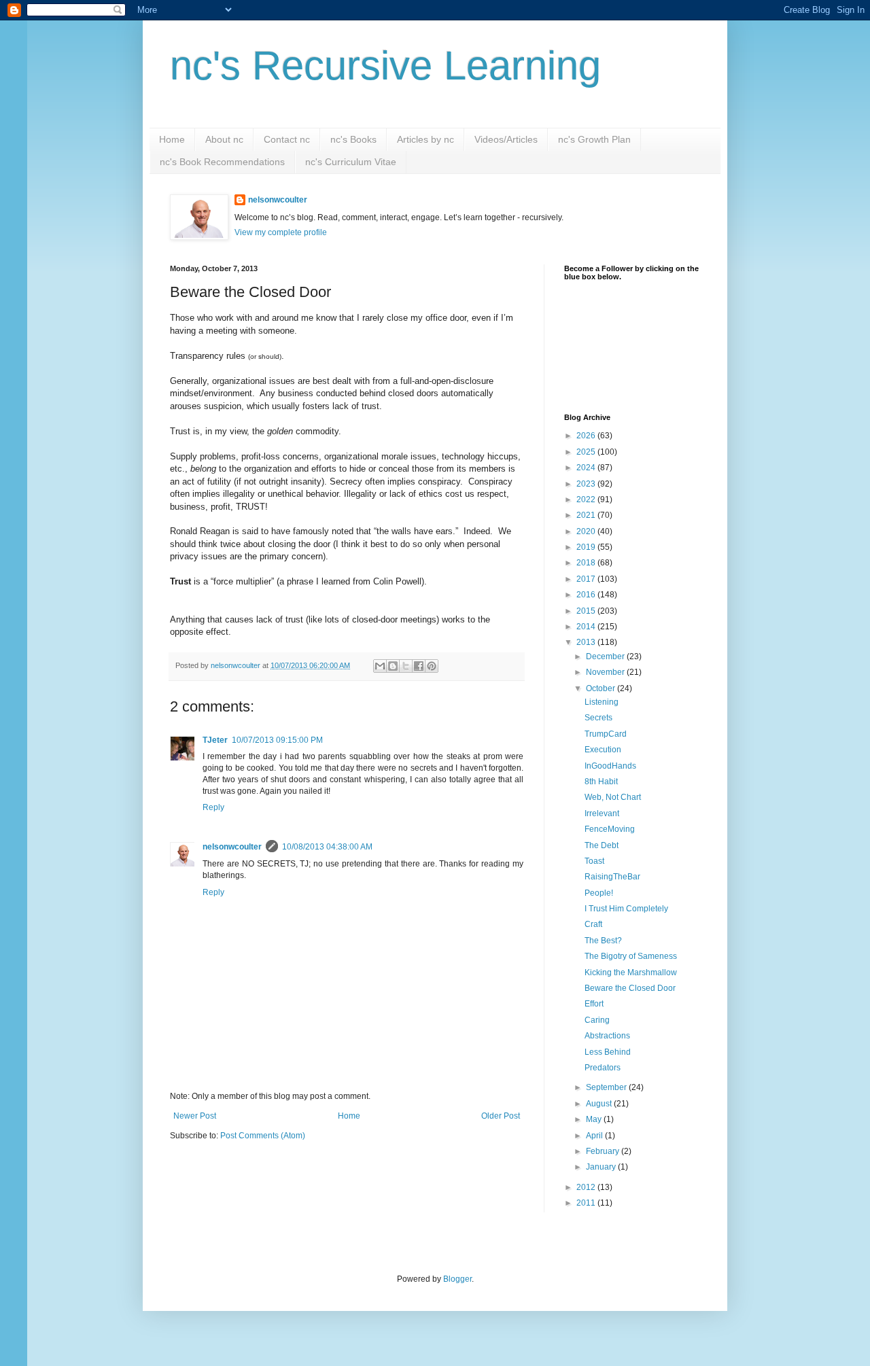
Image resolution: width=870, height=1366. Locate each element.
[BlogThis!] (393, 666)
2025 (586, 452)
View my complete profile (280, 232)
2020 (586, 531)
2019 (586, 547)
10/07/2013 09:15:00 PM (277, 740)
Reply (213, 807)
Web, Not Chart (613, 797)
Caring (597, 1020)
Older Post (500, 1116)
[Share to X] (406, 666)
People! (599, 893)
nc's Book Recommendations (222, 161)
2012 (586, 1187)
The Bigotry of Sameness (631, 956)
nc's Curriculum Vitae (350, 161)
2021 (586, 515)
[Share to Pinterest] (431, 666)
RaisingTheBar (612, 876)
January (602, 1167)
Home (172, 139)
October (601, 688)
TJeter (215, 740)
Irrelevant (602, 813)
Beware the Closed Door (630, 988)
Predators (603, 1067)
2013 (586, 642)
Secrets (598, 717)
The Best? (603, 940)
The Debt (602, 845)
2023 (586, 484)
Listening (602, 702)
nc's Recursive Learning (385, 65)
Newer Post (194, 1116)
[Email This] (380, 666)
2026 (586, 435)
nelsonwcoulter (277, 200)
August (600, 1103)
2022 (586, 499)
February (603, 1151)
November (606, 672)
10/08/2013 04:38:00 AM (327, 847)
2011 (586, 1203)
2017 (586, 579)
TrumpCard (606, 734)
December (606, 656)
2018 (586, 562)
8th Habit (601, 781)
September (607, 1087)
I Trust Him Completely (626, 908)
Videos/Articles (506, 139)
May (595, 1119)
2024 (586, 467)
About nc (224, 139)
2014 (586, 626)
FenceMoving (610, 829)
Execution (603, 749)
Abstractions (607, 1035)
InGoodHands (610, 766)
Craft (593, 924)
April (595, 1135)
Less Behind (608, 1052)
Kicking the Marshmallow (631, 972)
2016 (586, 594)
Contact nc (287, 139)
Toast (594, 861)
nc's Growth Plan (594, 139)
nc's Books (353, 139)
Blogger (457, 1279)
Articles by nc (425, 139)
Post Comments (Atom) (262, 1135)
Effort (594, 1004)
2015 (586, 611)
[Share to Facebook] (418, 666)
